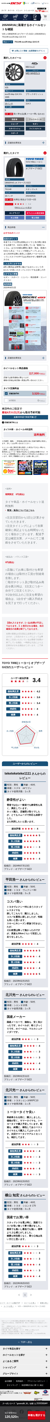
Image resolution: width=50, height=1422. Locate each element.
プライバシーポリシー (36, 1381)
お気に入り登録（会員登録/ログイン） (30, 51)
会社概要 (8, 1381)
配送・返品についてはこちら (20, 510)
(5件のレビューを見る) (23, 208)
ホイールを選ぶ (30, 1303)
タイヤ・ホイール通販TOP (10, 1303)
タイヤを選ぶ (9, 1306)
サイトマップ (12, 1385)
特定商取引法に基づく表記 (32, 1385)
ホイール (11, 10)
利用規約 (19, 1381)
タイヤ (3, 10)
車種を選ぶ (44, 1303)
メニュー (19, 10)
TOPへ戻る (26, 1342)
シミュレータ (29, 10)
